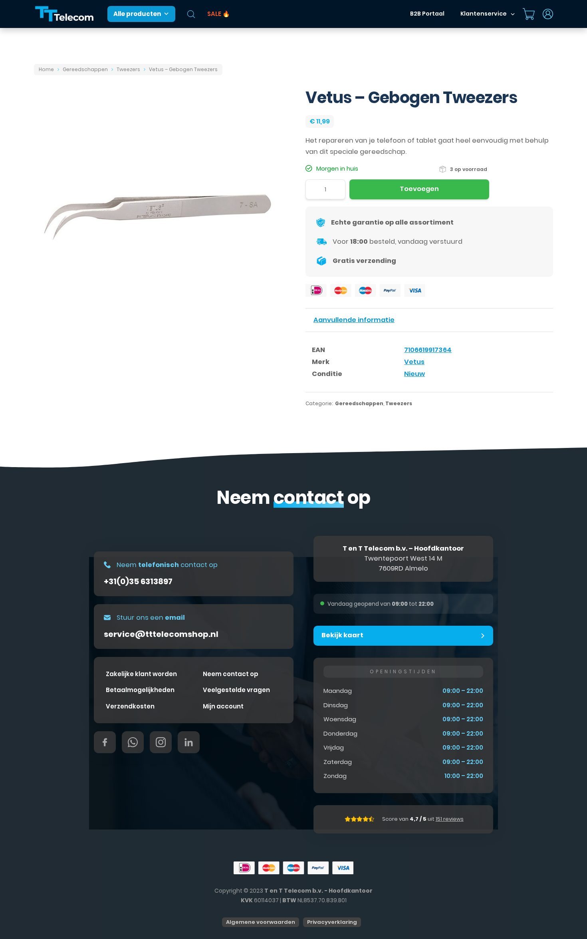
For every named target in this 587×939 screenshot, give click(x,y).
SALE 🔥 (218, 14)
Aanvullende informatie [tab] (354, 319)
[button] (403, 636)
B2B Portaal (427, 14)
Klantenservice (483, 14)
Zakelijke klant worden (141, 674)
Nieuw (414, 373)
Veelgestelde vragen (236, 690)
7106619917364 (428, 349)
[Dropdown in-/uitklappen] (513, 14)
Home (46, 69)
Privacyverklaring (332, 922)
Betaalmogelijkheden (140, 690)
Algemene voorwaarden (260, 922)
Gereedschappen (85, 69)
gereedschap (382, 151)
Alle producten (137, 14)
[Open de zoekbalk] (191, 14)
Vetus (414, 361)
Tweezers (128, 69)
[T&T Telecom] (64, 14)
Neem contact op (230, 674)
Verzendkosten (130, 706)
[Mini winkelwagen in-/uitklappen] (529, 14)
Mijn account (223, 706)
